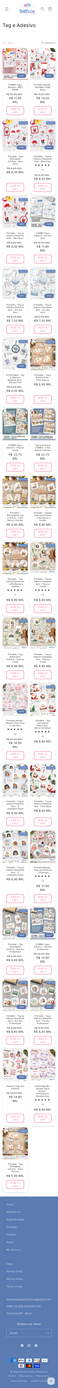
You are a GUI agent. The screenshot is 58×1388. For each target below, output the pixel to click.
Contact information (40, 1381)
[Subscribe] (47, 1333)
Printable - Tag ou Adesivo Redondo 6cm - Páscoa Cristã (43, 583)
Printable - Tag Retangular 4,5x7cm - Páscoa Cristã (15, 658)
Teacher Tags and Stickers (15, 1087)
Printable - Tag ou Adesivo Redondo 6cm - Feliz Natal (43, 803)
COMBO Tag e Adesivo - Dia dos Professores (43, 946)
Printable (11, 1227)
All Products (13, 1212)
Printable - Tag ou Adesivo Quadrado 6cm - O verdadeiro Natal (15, 871)
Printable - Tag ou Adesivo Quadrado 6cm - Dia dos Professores (15, 1020)
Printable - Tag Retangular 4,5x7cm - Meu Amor (15, 160)
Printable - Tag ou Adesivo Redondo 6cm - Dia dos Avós (15, 309)
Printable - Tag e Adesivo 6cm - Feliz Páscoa (42, 377)
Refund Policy (14, 1278)
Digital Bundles (15, 1219)
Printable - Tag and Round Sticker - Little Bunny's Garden (15, 583)
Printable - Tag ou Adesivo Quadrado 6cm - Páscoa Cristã (43, 658)
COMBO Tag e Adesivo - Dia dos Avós (43, 235)
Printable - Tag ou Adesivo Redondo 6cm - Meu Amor (15, 235)
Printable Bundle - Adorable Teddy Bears (43, 87)
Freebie (11, 1234)
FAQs (9, 1264)
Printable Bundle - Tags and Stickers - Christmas (43, 870)
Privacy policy (42, 1376)
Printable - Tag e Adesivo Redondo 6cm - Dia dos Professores (42, 1020)
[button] (6, 9)
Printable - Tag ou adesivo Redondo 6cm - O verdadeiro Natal (15, 805)
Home (10, 1204)
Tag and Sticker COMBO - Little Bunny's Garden (43, 447)
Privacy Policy (14, 1271)
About (10, 1242)
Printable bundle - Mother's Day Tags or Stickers (15, 723)
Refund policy (26, 1376)
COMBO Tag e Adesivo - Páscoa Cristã (15, 447)
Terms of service (19, 1381)
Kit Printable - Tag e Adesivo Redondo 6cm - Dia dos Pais (15, 379)
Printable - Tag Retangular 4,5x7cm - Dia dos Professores (15, 948)
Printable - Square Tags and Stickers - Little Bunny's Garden (43, 517)
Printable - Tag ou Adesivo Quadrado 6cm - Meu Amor (43, 159)
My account (13, 1249)
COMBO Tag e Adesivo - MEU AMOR (15, 87)
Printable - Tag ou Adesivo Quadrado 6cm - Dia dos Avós (43, 309)
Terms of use (14, 1286)
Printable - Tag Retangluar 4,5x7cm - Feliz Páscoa (15, 1168)
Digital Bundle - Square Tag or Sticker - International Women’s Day (43, 1091)
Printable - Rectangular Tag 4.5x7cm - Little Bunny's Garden (15, 517)
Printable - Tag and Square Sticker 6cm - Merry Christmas (43, 724)
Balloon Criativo (27, 1372)
